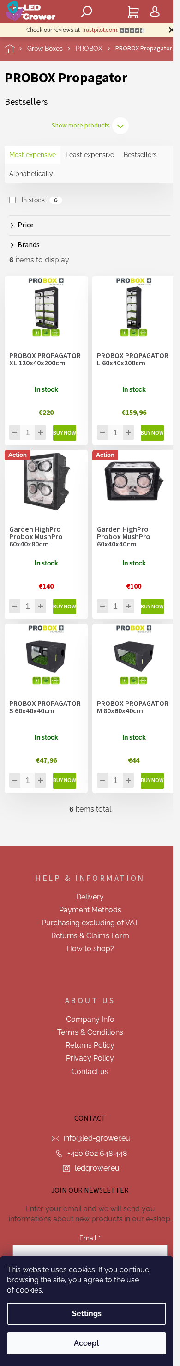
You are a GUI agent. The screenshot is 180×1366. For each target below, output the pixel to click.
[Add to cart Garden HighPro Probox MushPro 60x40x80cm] (64, 606)
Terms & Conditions (90, 1032)
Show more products (81, 125)
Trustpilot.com (99, 30)
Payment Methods (90, 909)
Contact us (90, 1071)
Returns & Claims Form (90, 935)
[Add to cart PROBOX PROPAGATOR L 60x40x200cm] (152, 433)
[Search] (87, 11)
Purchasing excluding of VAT (90, 922)
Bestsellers (140, 154)
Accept (86, 1343)
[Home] (16, 49)
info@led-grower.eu (97, 1138)
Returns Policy (90, 1045)
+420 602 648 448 (97, 1153)
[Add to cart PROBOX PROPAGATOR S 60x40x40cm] (64, 781)
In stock (40, 200)
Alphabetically (31, 173)
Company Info (90, 1019)
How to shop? (90, 948)
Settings (87, 1313)
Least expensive (90, 154)
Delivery (90, 896)
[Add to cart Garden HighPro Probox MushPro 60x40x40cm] (152, 606)
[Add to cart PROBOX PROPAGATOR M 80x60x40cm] (152, 781)
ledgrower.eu (97, 1168)
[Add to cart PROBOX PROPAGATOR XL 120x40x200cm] (64, 433)
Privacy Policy (90, 1058)
